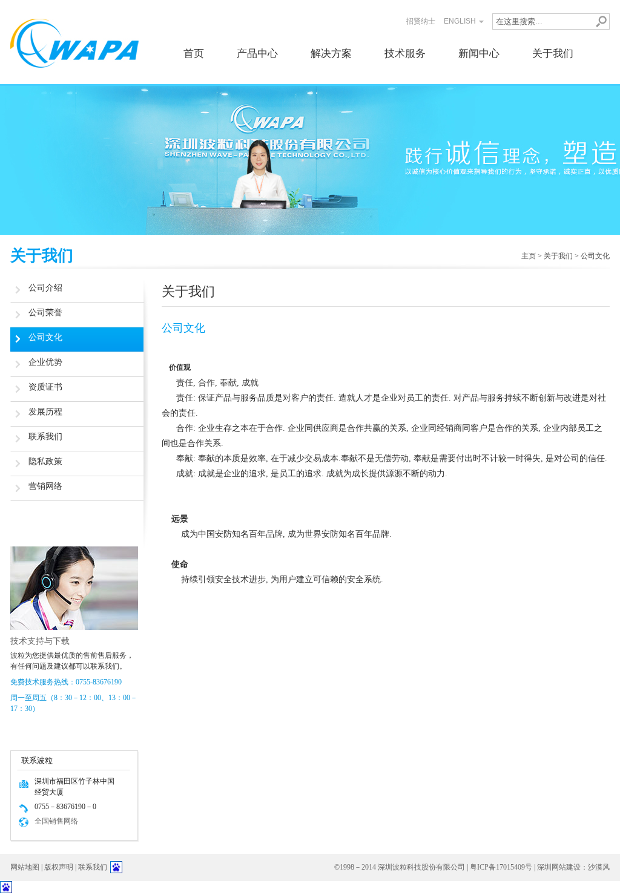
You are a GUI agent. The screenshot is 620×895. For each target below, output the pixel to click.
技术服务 (405, 53)
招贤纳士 (420, 21)
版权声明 (58, 867)
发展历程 (45, 411)
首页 (193, 53)
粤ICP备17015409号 (501, 867)
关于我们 (552, 53)
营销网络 (45, 486)
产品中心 (257, 53)
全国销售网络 (56, 821)
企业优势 (45, 362)
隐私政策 (45, 461)
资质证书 (45, 387)
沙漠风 (599, 867)
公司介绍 (45, 287)
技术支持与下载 (40, 641)
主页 (528, 256)
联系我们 (45, 436)
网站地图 (24, 867)
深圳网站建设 (559, 867)
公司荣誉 (45, 312)
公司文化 (45, 337)
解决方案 (331, 53)
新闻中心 (479, 53)
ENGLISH (460, 21)
